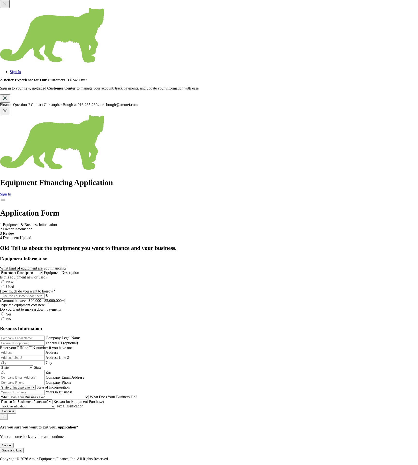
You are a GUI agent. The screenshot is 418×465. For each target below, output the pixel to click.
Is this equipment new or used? (23, 277)
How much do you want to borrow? (27, 291)
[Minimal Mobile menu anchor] (3, 201)
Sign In (15, 72)
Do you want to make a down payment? (30, 309)
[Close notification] (5, 111)
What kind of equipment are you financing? (33, 268)
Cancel (7, 445)
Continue (8, 411)
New (10, 282)
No (8, 319)
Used (10, 287)
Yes (8, 314)
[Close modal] (4, 417)
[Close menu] (5, 4)
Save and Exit (12, 450)
